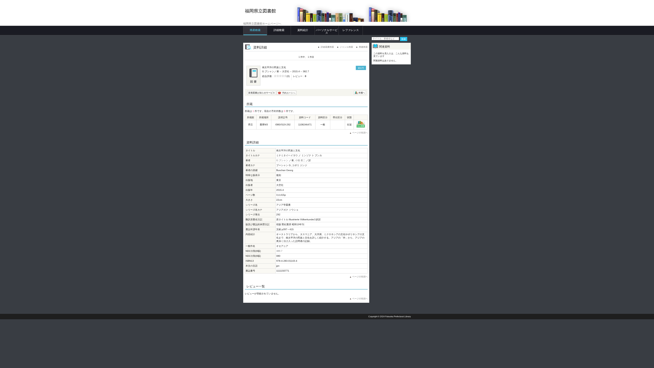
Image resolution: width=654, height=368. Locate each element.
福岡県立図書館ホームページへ (262, 23)
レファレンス (350, 30)
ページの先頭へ (360, 132)
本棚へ (361, 92)
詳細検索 (279, 30)
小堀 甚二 (300, 160)
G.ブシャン (282, 160)
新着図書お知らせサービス (261, 92)
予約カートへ (288, 93)
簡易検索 (255, 30)
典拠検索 (363, 47)
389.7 (279, 251)
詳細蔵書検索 (327, 47)
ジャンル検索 (346, 47)
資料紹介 (302, 30)
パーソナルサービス (327, 31)
